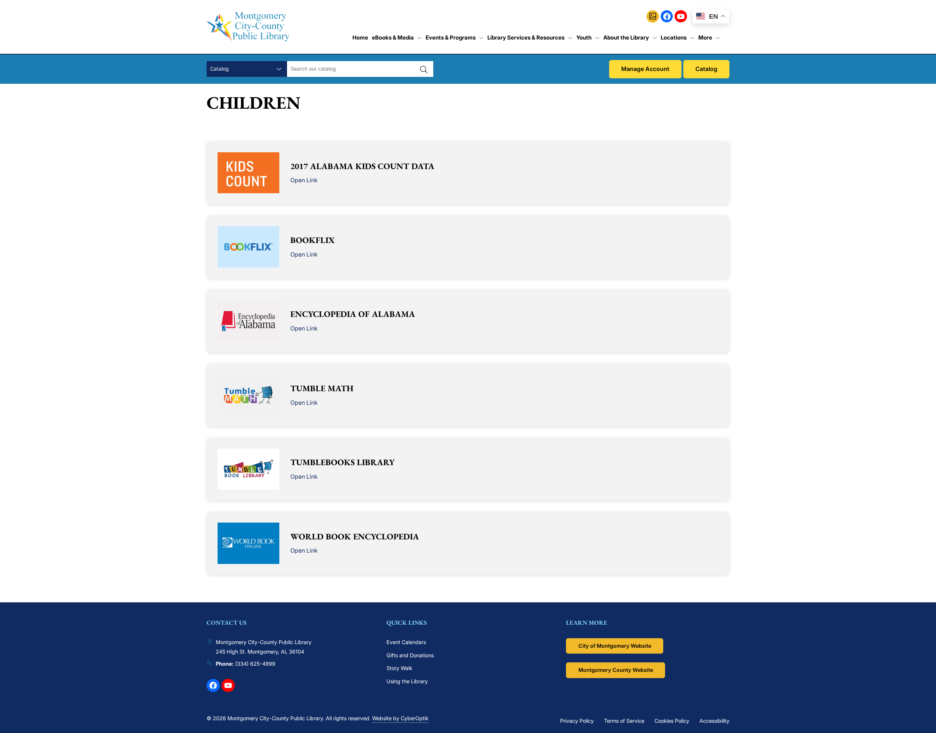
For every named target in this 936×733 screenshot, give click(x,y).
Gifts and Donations (410, 655)
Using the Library (407, 681)
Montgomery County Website (615, 670)
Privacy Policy (577, 721)
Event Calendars (406, 642)
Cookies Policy (671, 721)
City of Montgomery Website (614, 646)
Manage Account (645, 68)
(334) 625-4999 (255, 664)
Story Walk (399, 668)
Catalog (706, 68)
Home (360, 37)
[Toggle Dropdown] (419, 37)
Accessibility (714, 721)
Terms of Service (624, 721)
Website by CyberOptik (400, 718)
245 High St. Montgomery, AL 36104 (260, 651)
